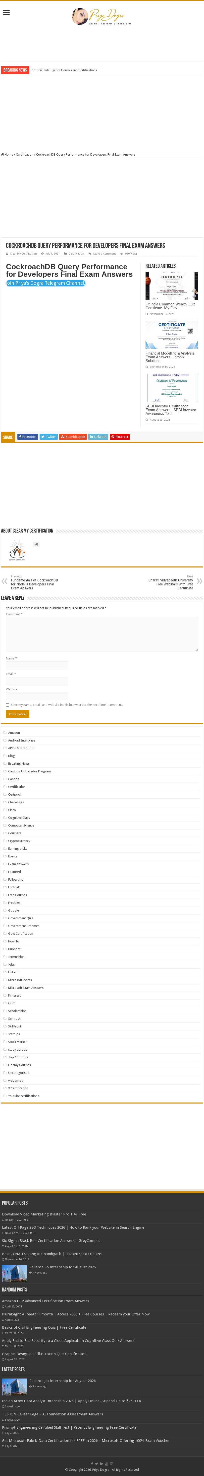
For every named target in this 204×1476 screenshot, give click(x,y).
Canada (13, 779)
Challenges (16, 802)
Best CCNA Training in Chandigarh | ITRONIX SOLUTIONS (52, 1254)
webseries (15, 1080)
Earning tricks (17, 848)
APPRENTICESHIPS (21, 748)
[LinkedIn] (102, 1464)
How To (13, 941)
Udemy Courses (19, 1065)
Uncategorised (18, 1073)
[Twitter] (97, 1464)
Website (11, 689)
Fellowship (15, 879)
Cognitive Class (19, 818)
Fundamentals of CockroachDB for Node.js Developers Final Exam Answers (34, 582)
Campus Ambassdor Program (29, 771)
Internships (16, 957)
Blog (11, 756)
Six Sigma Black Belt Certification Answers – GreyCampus (51, 1240)
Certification (24, 154)
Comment (14, 614)
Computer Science (21, 825)
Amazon (14, 733)
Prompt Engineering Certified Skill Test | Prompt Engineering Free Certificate (69, 1427)
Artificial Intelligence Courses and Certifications (64, 70)
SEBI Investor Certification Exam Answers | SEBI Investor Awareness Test (171, 410)
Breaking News (19, 763)
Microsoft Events (20, 980)
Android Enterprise (21, 740)
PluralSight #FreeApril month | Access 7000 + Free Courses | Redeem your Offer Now (76, 1314)
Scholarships (17, 1011)
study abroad (17, 1049)
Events (12, 856)
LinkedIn (14, 972)
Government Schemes (23, 926)
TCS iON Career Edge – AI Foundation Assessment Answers (52, 1414)
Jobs (11, 964)
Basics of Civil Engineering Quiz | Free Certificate (44, 1327)
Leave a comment (104, 253)
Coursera (14, 833)
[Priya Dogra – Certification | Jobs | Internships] (102, 16)
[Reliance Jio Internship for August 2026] (14, 1273)
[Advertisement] (102, 45)
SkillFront (14, 1026)
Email (11, 674)
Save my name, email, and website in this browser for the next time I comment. (67, 705)
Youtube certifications (23, 1096)
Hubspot (14, 949)
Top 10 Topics (18, 1057)
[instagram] (112, 1464)
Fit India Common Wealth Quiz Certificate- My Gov (170, 306)
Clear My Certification (23, 253)
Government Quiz (20, 918)
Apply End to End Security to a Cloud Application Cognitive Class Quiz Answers (68, 1340)
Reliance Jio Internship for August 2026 (62, 1267)
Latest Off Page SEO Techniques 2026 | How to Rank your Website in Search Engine (73, 1227)
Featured (14, 872)
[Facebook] (92, 1464)
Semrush (14, 1018)
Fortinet (13, 887)
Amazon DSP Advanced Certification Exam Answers (45, 1301)
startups (14, 1034)
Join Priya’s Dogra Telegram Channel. (45, 283)
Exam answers (18, 864)
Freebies (14, 903)
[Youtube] (107, 1464)
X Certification (18, 1088)
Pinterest (14, 995)
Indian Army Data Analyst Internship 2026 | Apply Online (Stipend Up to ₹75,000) (71, 1401)
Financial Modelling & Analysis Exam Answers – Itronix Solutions (170, 357)
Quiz (11, 1003)
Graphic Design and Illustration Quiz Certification (44, 1354)
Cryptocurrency (19, 841)
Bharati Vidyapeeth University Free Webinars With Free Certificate (170, 582)
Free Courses (17, 895)
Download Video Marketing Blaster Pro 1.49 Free (44, 1214)
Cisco (12, 810)
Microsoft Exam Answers (26, 988)
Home (8, 154)
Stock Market (17, 1042)
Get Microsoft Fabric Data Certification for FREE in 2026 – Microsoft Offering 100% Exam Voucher (86, 1440)
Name (11, 658)
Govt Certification (20, 933)
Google (13, 910)
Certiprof (14, 794)
